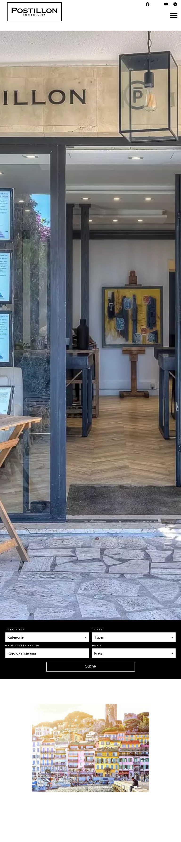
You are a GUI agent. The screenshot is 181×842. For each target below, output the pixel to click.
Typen (97, 629)
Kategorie (15, 629)
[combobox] (47, 637)
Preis (97, 645)
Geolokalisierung (22, 645)
